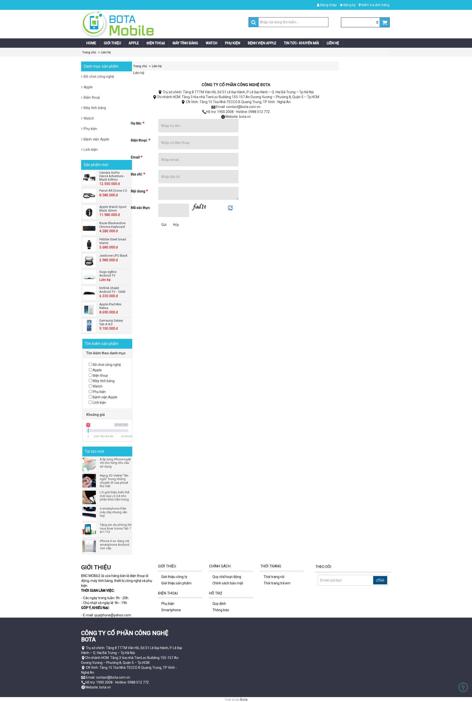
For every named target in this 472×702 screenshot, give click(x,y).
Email (136, 157)
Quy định (219, 604)
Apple (88, 87)
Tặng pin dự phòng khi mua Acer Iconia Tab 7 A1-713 (116, 528)
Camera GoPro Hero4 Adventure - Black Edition (112, 176)
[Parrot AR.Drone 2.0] (89, 196)
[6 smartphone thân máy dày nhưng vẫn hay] (89, 513)
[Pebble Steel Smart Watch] (89, 244)
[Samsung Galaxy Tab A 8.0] (89, 325)
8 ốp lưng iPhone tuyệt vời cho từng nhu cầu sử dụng (115, 463)
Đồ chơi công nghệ (99, 76)
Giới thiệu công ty (174, 577)
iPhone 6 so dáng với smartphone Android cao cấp (114, 544)
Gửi (163, 225)
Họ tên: (137, 123)
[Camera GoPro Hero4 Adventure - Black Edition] (89, 178)
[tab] (107, 353)
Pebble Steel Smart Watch (112, 241)
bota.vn (245, 117)
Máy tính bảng (95, 108)
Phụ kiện (90, 128)
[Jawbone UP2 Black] (89, 260)
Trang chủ (89, 52)
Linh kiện (91, 149)
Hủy (176, 225)
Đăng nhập (328, 5)
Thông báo (220, 610)
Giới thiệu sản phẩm (176, 583)
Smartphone (171, 610)
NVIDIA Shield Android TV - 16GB (112, 289)
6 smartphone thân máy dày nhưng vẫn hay (113, 512)
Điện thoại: (140, 140)
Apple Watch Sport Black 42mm (112, 208)
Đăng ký (349, 5)
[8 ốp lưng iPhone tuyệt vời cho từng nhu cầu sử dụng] (89, 464)
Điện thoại (92, 97)
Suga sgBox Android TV (108, 273)
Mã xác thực (140, 208)
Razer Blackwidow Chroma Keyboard (112, 224)
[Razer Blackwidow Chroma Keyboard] (89, 228)
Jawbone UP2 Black (113, 255)
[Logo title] (158, 24)
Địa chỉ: (138, 174)
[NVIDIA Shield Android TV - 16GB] (89, 293)
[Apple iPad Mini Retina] (89, 309)
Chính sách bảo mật (227, 583)
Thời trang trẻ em (277, 583)
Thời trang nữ (274, 577)
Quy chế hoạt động (226, 577)
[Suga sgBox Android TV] (89, 277)
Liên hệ (106, 52)
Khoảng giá (95, 415)
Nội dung (139, 191)
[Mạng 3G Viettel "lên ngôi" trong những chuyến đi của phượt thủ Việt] (89, 480)
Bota (244, 700)
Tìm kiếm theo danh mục (106, 353)
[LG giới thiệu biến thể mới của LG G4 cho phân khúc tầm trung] (89, 497)
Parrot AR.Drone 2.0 (113, 190)
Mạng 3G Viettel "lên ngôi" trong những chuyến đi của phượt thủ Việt (114, 481)
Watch (89, 118)
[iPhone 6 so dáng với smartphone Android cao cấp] (89, 546)
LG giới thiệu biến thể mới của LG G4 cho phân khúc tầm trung (114, 496)
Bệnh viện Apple (96, 139)
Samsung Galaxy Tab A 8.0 (111, 322)
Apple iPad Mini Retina (110, 306)
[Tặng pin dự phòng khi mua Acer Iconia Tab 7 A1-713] (89, 530)
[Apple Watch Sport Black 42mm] (89, 212)
